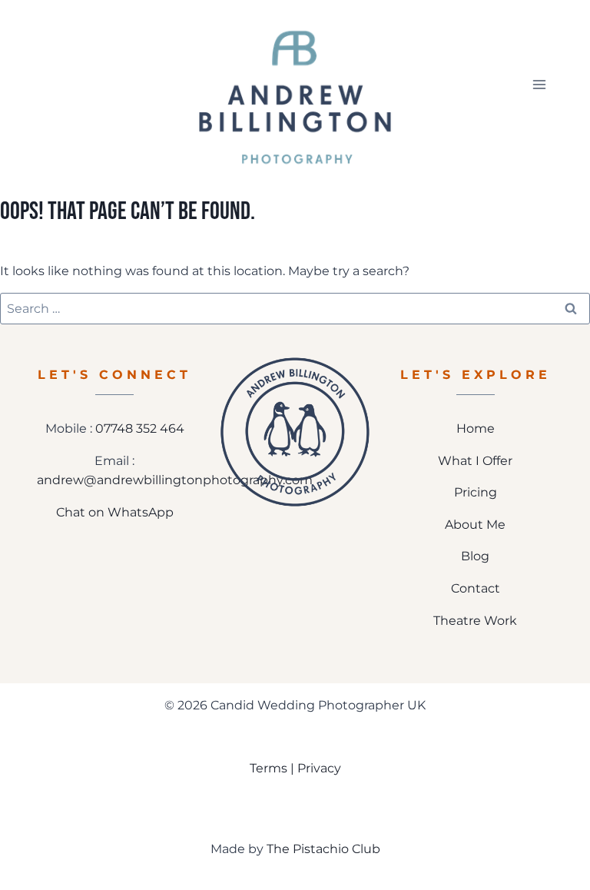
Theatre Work (475, 620)
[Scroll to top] (567, 827)
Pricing (475, 492)
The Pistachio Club (323, 849)
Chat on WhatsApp (115, 512)
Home (475, 428)
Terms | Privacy (295, 768)
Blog (475, 556)
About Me (475, 524)
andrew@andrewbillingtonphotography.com (175, 480)
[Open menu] (539, 84)
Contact (475, 588)
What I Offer (475, 460)
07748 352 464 (139, 428)
